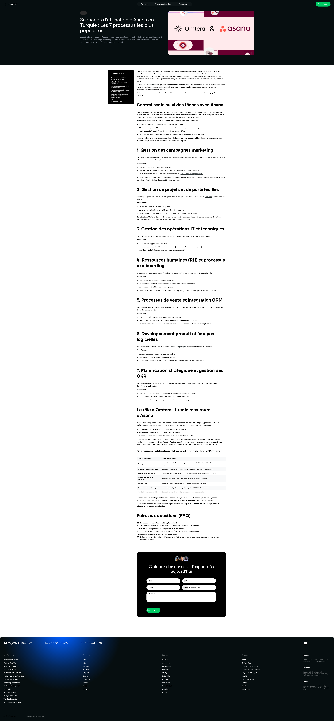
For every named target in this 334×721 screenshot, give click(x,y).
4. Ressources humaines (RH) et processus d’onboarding (119, 96)
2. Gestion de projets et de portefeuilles (120, 87)
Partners (144, 4)
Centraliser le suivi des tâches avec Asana (119, 78)
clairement (208, 197)
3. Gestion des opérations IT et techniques (120, 91)
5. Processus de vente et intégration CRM (119, 100)
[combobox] (185, 587)
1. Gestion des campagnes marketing (120, 82)
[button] (145, 4)
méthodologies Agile (178, 347)
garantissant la (191, 174)
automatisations (148, 247)
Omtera (151, 85)
